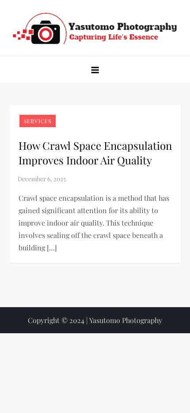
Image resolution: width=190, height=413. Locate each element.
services (37, 121)
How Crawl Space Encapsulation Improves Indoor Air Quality (95, 153)
